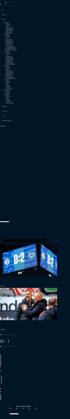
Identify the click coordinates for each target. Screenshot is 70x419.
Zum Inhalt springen (3, 0)
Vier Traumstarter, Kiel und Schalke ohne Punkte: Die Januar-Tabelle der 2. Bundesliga (14, 281)
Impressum (19, 412)
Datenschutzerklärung (25, 412)
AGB (30, 412)
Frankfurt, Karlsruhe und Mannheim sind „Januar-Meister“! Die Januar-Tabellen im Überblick (13, 325)
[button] (23, 240)
